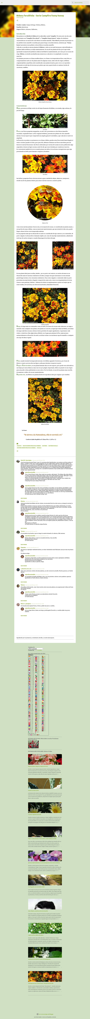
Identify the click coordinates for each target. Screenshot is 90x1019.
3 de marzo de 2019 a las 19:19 (31, 501)
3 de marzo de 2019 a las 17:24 (38, 460)
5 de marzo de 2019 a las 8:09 (42, 555)
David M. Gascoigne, (26, 460)
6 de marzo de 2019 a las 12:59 (42, 592)
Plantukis (23, 547)
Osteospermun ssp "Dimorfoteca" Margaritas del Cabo (40, 983)
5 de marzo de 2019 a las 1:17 (32, 547)
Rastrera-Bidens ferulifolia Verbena (26, 447)
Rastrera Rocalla (53, 445)
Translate (39, 650)
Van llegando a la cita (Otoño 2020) (36, 886)
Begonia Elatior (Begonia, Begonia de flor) (38, 766)
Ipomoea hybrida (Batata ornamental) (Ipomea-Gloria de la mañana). (44, 862)
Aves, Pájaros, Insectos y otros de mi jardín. (38, 911)
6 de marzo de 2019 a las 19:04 (42, 608)
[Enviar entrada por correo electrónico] (17, 444)
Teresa (23, 531)
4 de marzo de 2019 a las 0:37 (31, 531)
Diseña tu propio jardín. (33, 790)
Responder (24, 498)
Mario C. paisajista (26, 603)
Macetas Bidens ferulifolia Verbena (32, 445)
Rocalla (39, 447)
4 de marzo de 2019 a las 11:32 (42, 535)
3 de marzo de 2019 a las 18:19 (42, 485)
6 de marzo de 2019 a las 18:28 (37, 603)
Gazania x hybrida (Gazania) (34, 814)
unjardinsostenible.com (14, 2)
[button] (17, 21)
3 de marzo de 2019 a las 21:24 (42, 513)
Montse (23, 501)
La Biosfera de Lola (26, 568)
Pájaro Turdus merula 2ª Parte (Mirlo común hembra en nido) (42, 838)
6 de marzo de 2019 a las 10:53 (31, 585)
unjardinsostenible (30, 472)
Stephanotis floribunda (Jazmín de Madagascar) (39, 959)
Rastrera (44, 445)
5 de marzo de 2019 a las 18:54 (42, 574)
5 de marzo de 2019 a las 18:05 (38, 568)
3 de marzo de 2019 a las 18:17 (42, 472)
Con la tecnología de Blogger (45, 1014)
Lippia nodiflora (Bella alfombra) (35, 935)
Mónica (23, 585)
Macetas (19, 445)
